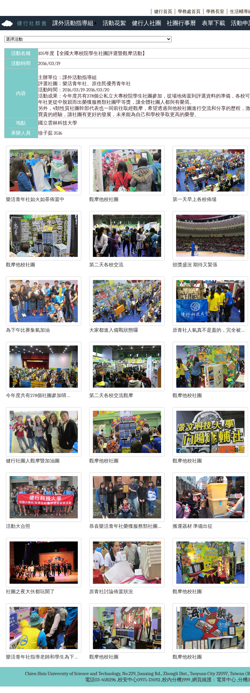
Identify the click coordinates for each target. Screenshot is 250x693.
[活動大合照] (43, 520)
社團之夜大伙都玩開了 (30, 591)
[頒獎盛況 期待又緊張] (210, 259)
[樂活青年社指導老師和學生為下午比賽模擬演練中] (43, 651)
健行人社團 (146, 23)
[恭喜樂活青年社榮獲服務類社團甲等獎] (127, 520)
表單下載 (213, 23)
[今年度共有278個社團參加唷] (43, 390)
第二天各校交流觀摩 (111, 395)
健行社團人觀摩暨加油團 (33, 461)
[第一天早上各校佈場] (210, 193)
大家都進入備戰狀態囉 (113, 330)
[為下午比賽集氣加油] (43, 324)
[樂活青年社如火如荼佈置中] (43, 193)
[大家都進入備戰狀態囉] (127, 324)
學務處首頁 (189, 11)
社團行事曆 (181, 23)
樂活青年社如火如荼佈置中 (35, 199)
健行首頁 (163, 11)
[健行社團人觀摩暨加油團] (43, 455)
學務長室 (215, 11)
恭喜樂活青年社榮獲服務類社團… (125, 526)
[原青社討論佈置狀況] (127, 586)
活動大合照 (18, 526)
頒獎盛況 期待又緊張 (195, 265)
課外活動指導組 (72, 23)
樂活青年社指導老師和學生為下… (42, 657)
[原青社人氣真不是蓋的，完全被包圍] (210, 324)
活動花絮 (114, 23)
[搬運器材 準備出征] (210, 520)
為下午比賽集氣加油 (28, 330)
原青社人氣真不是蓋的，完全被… (208, 330)
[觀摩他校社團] (127, 193)
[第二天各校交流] (127, 259)
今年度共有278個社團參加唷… (38, 395)
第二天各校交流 (106, 265)
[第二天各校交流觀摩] (127, 390)
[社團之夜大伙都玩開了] (43, 586)
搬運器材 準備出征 (193, 526)
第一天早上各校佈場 (194, 199)
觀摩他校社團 (103, 199)
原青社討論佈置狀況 (111, 591)
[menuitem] (74, 23)
